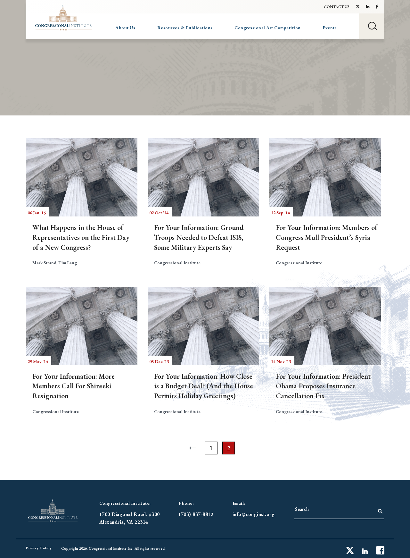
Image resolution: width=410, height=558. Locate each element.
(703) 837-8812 (196, 514)
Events (330, 27)
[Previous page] (193, 448)
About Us (125, 27)
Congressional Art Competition (267, 27)
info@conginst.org (254, 514)
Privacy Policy (39, 548)
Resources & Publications (185, 27)
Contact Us (336, 6)
